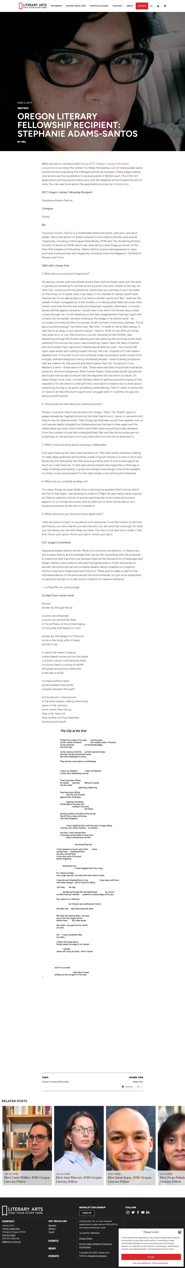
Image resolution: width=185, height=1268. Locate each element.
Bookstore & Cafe (76, 6)
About (130, 6)
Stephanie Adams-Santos (57, 233)
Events (53, 1240)
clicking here (121, 184)
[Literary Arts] (33, 6)
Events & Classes (99, 6)
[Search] (151, 6)
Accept (151, 1257)
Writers (22, 108)
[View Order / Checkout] (165, 6)
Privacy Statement (160, 1263)
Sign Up (87, 1213)
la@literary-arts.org (11, 1241)
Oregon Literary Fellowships (55, 1081)
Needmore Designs (97, 1256)
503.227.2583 (8, 1235)
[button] (179, 1232)
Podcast (117, 6)
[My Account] (158, 6)
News (52, 1248)
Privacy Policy (85, 1238)
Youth (51, 1232)
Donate (142, 6)
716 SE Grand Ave (11, 1228)
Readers (52, 1225)
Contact (8, 1221)
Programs (56, 6)
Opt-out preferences (142, 1263)
